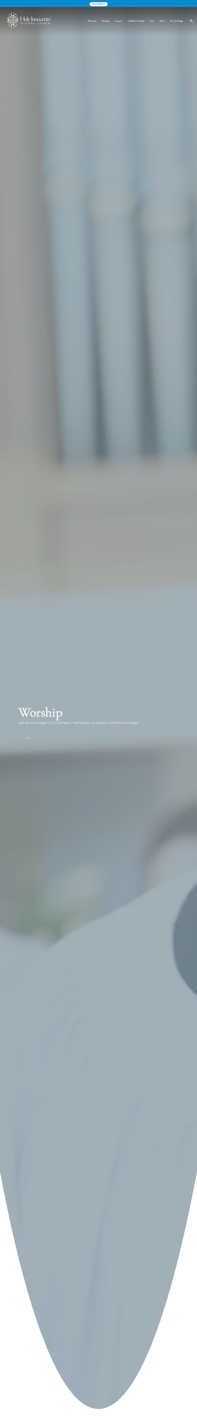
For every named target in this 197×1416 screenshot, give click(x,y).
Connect (119, 20)
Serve (151, 20)
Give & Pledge (176, 20)
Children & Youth (136, 20)
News (162, 20)
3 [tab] (28, 738)
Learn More (30, 727)
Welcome (92, 20)
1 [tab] (23, 738)
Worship (106, 20)
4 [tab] (31, 738)
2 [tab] (26, 738)
